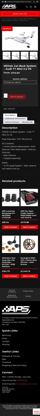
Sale (4, 359)
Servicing (6, 335)
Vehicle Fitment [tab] (12, 122)
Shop (4, 338)
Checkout (6, 362)
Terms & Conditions (12, 291)
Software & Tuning (11, 356)
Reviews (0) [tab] (27, 122)
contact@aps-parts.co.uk (26, 384)
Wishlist (6, 344)
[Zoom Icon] (20, 39)
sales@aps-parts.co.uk (37, 1)
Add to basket (16, 97)
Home (4, 19)
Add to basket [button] (10, 227)
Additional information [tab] (15, 119)
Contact (28, 296)
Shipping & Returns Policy (12, 296)
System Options (20, 79)
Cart (31, 7)
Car (10, 19)
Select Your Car (20, 14)
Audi (14, 19)
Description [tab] (10, 115)
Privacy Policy (28, 291)
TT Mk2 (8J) (21, 19)
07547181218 (34, 1)
